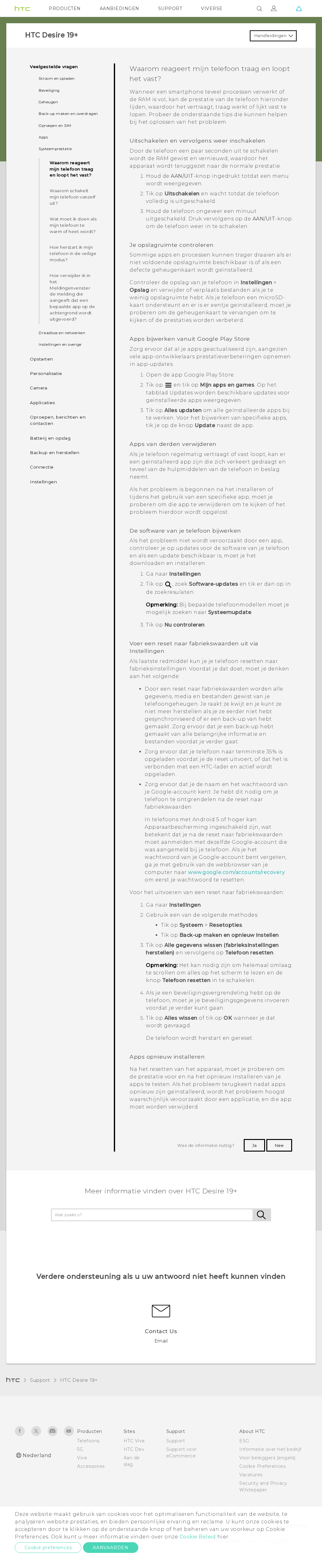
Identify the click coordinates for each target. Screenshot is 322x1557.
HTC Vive (134, 1441)
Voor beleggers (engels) (267, 1458)
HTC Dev (134, 1449)
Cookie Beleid (198, 1537)
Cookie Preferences (262, 1466)
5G (80, 1449)
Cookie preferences (48, 1547)
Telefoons (88, 1441)
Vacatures (251, 1475)
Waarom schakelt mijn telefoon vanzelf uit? (73, 197)
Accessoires (91, 1466)
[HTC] (22, 8)
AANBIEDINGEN (119, 8)
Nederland (37, 1455)
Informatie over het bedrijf (270, 1449)
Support (40, 1380)
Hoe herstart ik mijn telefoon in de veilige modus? (73, 253)
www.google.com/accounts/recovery (236, 872)
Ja (254, 1145)
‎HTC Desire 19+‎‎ (79, 1380)
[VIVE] (298, 8)
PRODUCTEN (65, 8)
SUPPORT (170, 8)
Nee (279, 1145)
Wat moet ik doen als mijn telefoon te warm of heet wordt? (73, 225)
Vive (82, 1458)
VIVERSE (212, 8)
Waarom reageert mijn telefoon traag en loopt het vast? (71, 169)
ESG (244, 1441)
